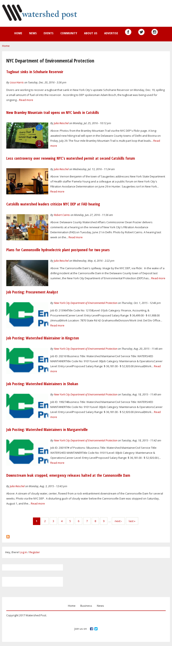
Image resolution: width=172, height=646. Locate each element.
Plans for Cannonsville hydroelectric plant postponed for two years (58, 249)
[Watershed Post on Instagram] (154, 32)
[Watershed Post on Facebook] (128, 32)
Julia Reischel (61, 123)
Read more (26, 100)
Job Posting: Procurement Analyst (32, 291)
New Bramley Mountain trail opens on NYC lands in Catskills (52, 112)
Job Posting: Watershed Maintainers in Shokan (42, 383)
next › (118, 521)
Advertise (111, 33)
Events (48, 33)
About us (90, 33)
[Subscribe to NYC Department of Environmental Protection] (8, 536)
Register (34, 552)
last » (132, 521)
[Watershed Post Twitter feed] (141, 32)
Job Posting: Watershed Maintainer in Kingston (42, 337)
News (33, 33)
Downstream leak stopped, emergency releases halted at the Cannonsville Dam (68, 475)
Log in (23, 552)
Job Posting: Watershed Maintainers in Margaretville (47, 429)
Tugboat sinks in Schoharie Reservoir (34, 71)
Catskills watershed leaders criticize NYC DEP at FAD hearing (53, 203)
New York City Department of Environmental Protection (85, 303)
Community (68, 33)
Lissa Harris (17, 82)
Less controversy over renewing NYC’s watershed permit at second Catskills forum (70, 158)
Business (86, 606)
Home (18, 33)
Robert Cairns (62, 215)
